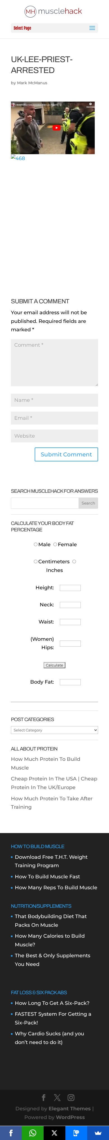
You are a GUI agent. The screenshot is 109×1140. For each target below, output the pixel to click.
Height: (44, 588)
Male (45, 544)
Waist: (46, 622)
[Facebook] (11, 1133)
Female (67, 544)
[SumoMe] (98, 1133)
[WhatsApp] (33, 1133)
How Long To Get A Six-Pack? (52, 1003)
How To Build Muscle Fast (47, 877)
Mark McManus (32, 82)
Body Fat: (42, 682)
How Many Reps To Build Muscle (56, 888)
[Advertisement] (54, 217)
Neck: (47, 605)
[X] (54, 1133)
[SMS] (76, 1133)
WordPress (70, 1117)
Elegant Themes (70, 1109)
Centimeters (54, 562)
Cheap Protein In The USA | (46, 779)
